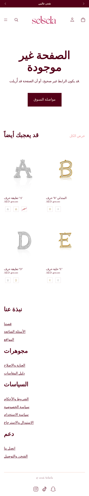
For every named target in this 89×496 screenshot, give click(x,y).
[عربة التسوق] (83, 19)
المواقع (9, 339)
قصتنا (8, 324)
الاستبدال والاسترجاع (19, 422)
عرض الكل (77, 136)
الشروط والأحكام (16, 399)
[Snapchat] (53, 489)
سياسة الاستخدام (16, 415)
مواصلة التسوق (45, 99)
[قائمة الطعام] (5, 20)
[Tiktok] (44, 489)
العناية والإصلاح (14, 365)
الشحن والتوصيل (16, 456)
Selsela (49, 477)
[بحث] (16, 19)
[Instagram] (36, 489)
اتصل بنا (9, 448)
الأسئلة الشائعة (14, 332)
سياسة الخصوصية (16, 407)
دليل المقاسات (14, 373)
